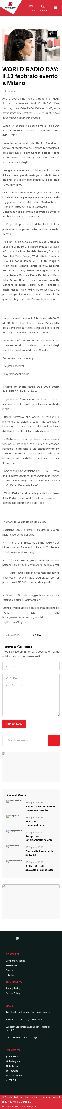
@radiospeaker (15, 366)
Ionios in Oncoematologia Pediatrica (35, 823)
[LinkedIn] (54, 635)
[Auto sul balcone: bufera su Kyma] (14, 846)
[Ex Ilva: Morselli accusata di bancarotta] (14, 861)
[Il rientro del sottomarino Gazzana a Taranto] (14, 801)
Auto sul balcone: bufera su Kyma (40, 853)
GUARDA (43, 10)
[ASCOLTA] (31, 6)
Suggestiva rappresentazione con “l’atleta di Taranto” (38, 838)
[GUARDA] (43, 6)
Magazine (10, 91)
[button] (56, 7)
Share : (37, 635)
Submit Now (14, 724)
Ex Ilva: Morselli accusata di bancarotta (39, 868)
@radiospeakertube (17, 374)
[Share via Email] (58, 635)
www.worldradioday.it (15, 162)
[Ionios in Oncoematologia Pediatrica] (14, 816)
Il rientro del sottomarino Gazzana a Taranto (40, 808)
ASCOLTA (31, 10)
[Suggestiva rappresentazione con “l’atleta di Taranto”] (14, 831)
